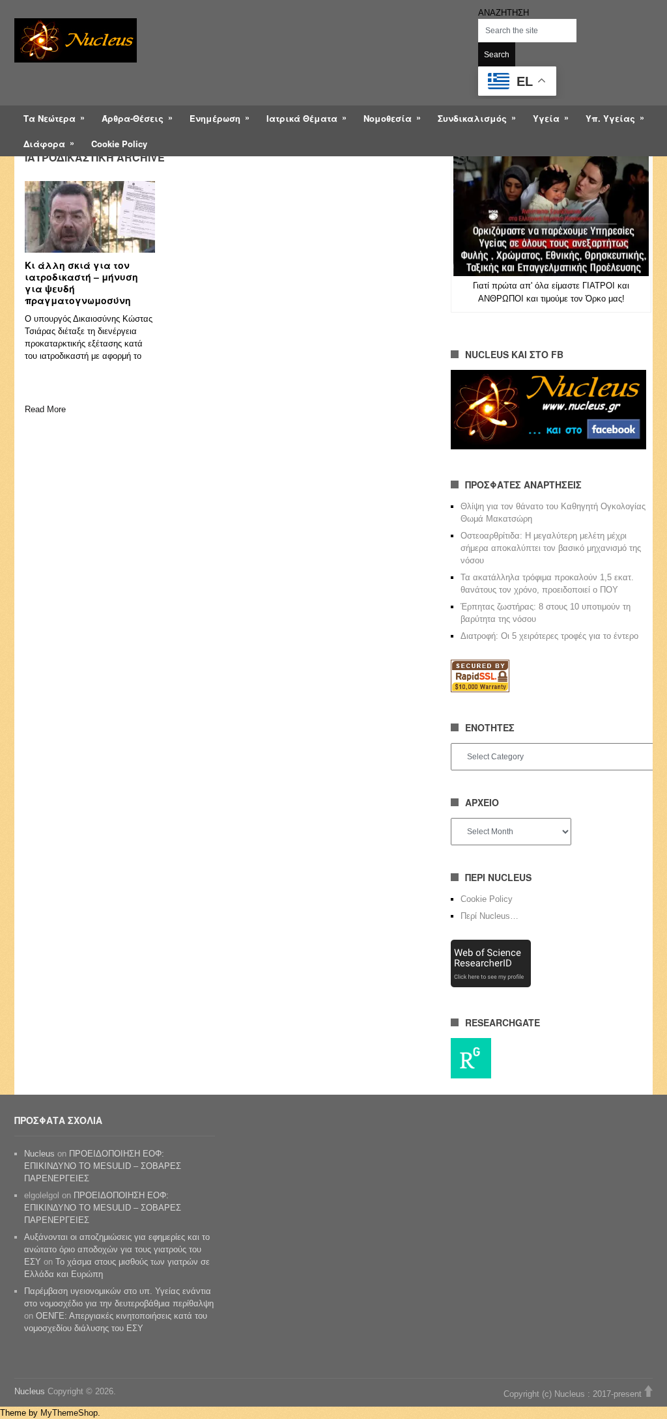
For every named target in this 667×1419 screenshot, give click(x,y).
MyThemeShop (69, 1413)
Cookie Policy (119, 143)
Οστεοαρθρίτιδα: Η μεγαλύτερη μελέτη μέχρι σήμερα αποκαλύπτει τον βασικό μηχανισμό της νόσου (551, 548)
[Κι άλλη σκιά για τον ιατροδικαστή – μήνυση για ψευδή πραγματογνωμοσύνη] (90, 217)
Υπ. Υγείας (610, 118)
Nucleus (39, 1154)
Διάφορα (44, 143)
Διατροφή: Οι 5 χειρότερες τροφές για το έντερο (549, 636)
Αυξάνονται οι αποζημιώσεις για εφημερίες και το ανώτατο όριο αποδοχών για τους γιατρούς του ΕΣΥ (117, 1249)
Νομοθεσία (387, 118)
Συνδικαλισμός (472, 118)
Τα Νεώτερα (49, 118)
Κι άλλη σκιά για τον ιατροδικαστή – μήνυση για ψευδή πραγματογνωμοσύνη (81, 283)
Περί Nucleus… (489, 916)
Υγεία (546, 118)
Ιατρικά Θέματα (301, 118)
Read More (45, 409)
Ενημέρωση (215, 118)
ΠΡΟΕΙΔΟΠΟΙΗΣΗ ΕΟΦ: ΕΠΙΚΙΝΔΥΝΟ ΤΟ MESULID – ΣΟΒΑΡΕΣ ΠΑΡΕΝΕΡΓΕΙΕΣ (102, 1166)
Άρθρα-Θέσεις (132, 118)
